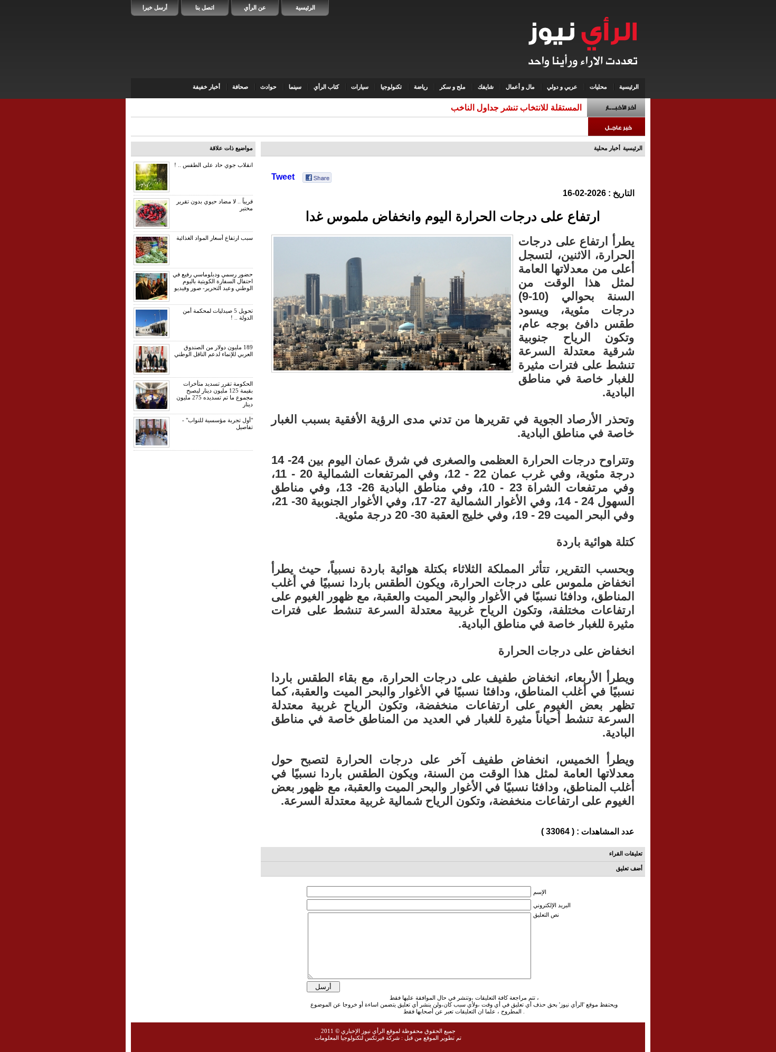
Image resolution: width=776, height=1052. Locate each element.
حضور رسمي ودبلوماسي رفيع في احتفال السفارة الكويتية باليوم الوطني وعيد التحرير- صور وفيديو (213, 281)
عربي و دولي (562, 86)
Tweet (283, 176)
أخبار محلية (607, 148)
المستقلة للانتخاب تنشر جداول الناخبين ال (509, 107)
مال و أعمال (520, 86)
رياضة (421, 86)
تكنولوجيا (391, 86)
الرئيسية (305, 7)
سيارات (359, 86)
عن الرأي (255, 7)
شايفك (486, 86)
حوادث (268, 86)
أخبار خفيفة (206, 86)
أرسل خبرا (155, 7)
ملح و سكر (453, 86)
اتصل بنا (204, 7)
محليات (598, 86)
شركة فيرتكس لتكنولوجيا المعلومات (357, 1038)
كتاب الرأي (326, 86)
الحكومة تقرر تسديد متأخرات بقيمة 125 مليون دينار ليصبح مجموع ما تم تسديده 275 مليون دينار (214, 393)
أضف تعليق (629, 868)
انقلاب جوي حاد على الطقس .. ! (213, 165)
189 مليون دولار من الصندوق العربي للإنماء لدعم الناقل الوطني (213, 350)
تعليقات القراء (625, 853)
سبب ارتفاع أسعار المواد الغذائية (214, 238)
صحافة (240, 86)
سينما (295, 86)
